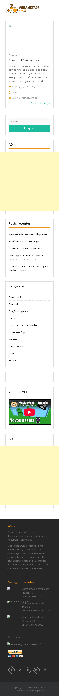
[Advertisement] (29, 181)
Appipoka (39, 690)
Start (11, 353)
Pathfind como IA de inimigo (24, 241)
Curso (12, 318)
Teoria (12, 360)
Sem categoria (16, 346)
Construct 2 (14, 55)
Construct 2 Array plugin (25, 60)
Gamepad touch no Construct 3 (25, 248)
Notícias (13, 339)
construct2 (24, 97)
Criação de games (18, 311)
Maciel (15, 92)
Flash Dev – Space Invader (23, 325)
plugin (34, 97)
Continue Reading (40, 103)
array (15, 97)
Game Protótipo (17, 332)
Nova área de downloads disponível (28, 234)
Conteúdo (14, 304)
